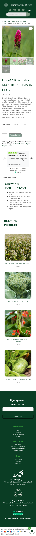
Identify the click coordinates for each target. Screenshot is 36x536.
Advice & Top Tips (18, 434)
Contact (18, 432)
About (18, 430)
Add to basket (15, 135)
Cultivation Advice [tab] (10, 177)
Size (3, 125)
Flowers (18, 461)
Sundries (18, 463)
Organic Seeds (11, 21)
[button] (31, 28)
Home (4, 21)
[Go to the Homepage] (17, 5)
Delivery (18, 445)
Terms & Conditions (18, 449)
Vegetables (18, 459)
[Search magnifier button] (28, 14)
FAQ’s (18, 436)
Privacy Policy (18, 451)
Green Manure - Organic (23, 144)
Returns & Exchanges (18, 447)
